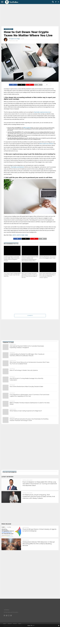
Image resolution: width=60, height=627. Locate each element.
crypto (14, 235)
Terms (19, 623)
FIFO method (27, 127)
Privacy (15, 623)
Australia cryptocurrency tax (42, 112)
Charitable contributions (17, 167)
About (4, 623)
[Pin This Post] (30, 84)
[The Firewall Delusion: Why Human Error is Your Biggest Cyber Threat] (47, 251)
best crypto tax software (46, 143)
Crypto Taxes (20, 235)
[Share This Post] (21, 84)
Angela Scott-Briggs (15, 38)
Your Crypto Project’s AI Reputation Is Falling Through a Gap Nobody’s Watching (12, 275)
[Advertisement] (30, 15)
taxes (26, 235)
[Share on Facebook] (13, 84)
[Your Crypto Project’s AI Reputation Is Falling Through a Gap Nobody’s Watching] (12, 268)
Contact (10, 623)
